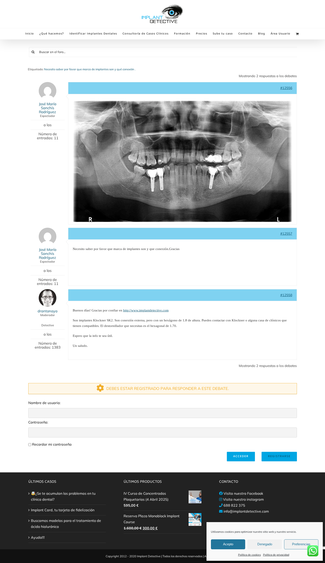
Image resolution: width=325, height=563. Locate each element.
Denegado (264, 544)
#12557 (286, 233)
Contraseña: (38, 422)
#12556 (286, 88)
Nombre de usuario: (44, 403)
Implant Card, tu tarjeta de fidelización (62, 510)
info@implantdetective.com (246, 511)
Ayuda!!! (38, 537)
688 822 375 (234, 505)
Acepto (228, 544)
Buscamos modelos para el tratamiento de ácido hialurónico (66, 523)
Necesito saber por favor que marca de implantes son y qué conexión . (90, 69)
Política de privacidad (276, 554)
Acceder (241, 456)
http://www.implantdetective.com (146, 310)
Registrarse (279, 456)
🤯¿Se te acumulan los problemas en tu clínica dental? (63, 496)
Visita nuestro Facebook (243, 493)
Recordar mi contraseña (52, 444)
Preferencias (301, 544)
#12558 (286, 295)
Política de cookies (249, 554)
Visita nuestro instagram (243, 499)
